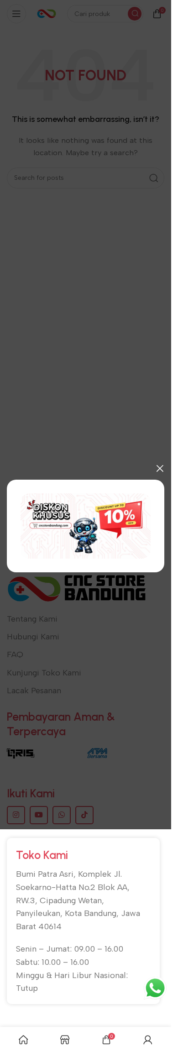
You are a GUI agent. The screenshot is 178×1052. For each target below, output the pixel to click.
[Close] (159, 468)
